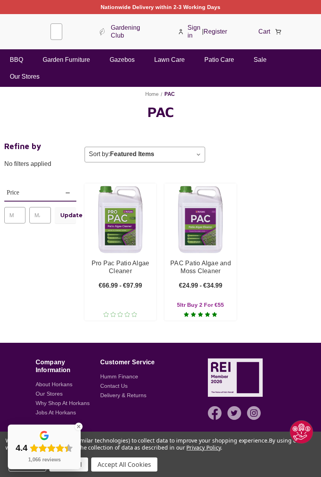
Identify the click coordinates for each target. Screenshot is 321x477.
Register (215, 31)
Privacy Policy (203, 447)
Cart (264, 31)
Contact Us (114, 386)
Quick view (120, 211)
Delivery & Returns (123, 395)
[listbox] (157, 154)
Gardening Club (125, 31)
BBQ (16, 59)
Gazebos (122, 59)
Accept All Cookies (124, 464)
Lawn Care (169, 59)
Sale (260, 59)
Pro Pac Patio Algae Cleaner (121, 267)
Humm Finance (119, 376)
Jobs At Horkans (56, 412)
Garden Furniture (66, 59)
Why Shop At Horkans (63, 403)
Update (68, 215)
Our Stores (25, 76)
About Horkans (54, 384)
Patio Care (219, 59)
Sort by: (99, 154)
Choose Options (120, 229)
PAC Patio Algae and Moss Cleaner (200, 267)
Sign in (194, 31)
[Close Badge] (79, 426)
